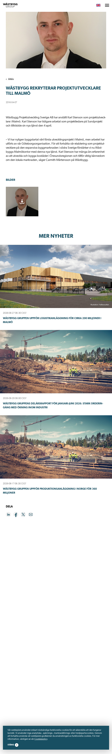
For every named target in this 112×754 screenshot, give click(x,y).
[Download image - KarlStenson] (22, 201)
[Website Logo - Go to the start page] (10, 5)
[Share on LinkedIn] (9, 515)
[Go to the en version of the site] (98, 5)
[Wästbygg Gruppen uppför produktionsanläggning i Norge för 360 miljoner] (56, 447)
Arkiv (11, 79)
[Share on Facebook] (17, 515)
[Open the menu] (107, 5)
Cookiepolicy (40, 739)
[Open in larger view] (56, 40)
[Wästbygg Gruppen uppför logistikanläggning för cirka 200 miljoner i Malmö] (56, 276)
